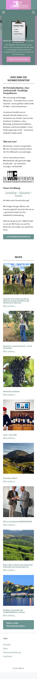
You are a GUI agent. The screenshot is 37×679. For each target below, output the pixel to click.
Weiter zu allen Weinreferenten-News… (16, 624)
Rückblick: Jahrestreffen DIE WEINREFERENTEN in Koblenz (14, 611)
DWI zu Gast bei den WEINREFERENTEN (17, 521)
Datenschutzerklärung (12, 652)
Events (18, 195)
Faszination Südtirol (10, 478)
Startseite (7, 645)
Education (24, 192)
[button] (33, 13)
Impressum (7, 656)
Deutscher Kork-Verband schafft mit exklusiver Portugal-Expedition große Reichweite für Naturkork (16, 301)
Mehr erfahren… (9, 306)
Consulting (11, 192)
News (5, 648)
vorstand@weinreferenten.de (18, 237)
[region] (18, 40)
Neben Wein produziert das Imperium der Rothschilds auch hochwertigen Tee (18, 566)
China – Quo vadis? (10, 435)
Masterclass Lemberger (11, 391)
